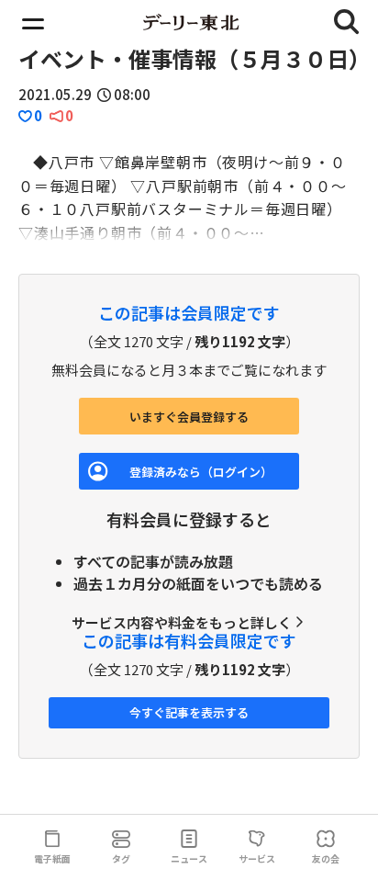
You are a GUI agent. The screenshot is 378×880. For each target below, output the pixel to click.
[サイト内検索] (347, 22)
